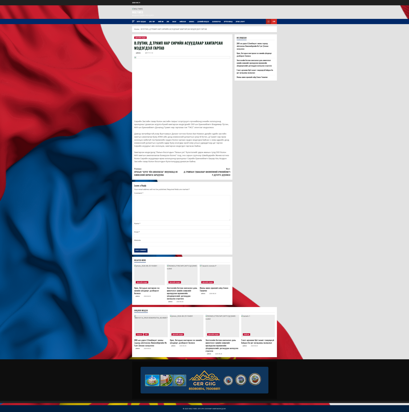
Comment (138, 193)
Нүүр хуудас (141, 21)
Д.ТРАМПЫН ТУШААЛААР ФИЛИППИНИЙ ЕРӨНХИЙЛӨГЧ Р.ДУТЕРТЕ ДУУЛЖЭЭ (207, 171)
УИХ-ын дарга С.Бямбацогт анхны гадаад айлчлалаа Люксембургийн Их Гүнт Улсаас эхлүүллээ (252, 46)
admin (138, 53)
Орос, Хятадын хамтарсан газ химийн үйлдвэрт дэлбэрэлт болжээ (147, 291)
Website (137, 240)
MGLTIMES (137, 12)
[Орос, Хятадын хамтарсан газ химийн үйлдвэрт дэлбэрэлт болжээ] (149, 275)
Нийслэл (183, 21)
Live (274, 21)
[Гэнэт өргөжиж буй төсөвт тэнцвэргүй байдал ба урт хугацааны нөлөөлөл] (258, 326)
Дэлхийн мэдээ (203, 21)
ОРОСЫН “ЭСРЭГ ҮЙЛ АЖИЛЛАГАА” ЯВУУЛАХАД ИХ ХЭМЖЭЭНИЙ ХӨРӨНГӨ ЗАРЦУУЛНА (156, 171)
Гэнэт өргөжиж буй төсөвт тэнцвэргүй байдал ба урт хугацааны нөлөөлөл (255, 71)
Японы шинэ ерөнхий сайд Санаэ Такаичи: (214, 289)
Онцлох (139, 334)
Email (137, 232)
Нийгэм (160, 21)
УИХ (168, 21)
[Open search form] (263, 21)
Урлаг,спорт (240, 21)
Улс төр (152, 21)
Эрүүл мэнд (228, 21)
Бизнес (191, 21)
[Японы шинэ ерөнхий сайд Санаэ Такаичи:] (215, 275)
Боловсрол (216, 21)
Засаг (174, 21)
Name (137, 223)
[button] (133, 21)
